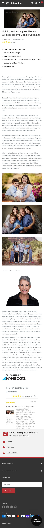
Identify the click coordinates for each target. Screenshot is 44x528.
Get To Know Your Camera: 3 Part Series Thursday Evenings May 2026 (9, 420)
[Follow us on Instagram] (11, 507)
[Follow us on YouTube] (15, 507)
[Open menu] (3, 3)
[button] (36, 520)
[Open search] (32, 3)
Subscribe (8, 491)
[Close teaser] (31, 515)
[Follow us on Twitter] (7, 507)
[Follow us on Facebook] (3, 507)
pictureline (6, 39)
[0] (40, 3)
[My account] (36, 3)
